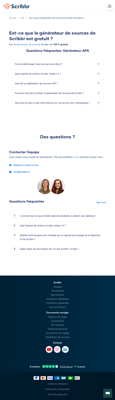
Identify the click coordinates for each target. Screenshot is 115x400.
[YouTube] (49, 349)
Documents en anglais (57, 333)
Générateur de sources (57, 337)
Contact (57, 342)
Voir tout (101, 202)
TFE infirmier (57, 325)
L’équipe (57, 286)
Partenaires (57, 290)
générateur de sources (28, 44)
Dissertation (57, 321)
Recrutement (57, 294)
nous (76, 157)
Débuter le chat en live (25, 165)
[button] (107, 393)
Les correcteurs (57, 307)
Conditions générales (57, 303)
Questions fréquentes (57, 298)
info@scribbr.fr (21, 171)
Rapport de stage (57, 316)
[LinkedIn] (65, 349)
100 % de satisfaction (57, 394)
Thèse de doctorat (57, 329)
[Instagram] (57, 349)
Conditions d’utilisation (57, 384)
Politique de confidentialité (57, 389)
